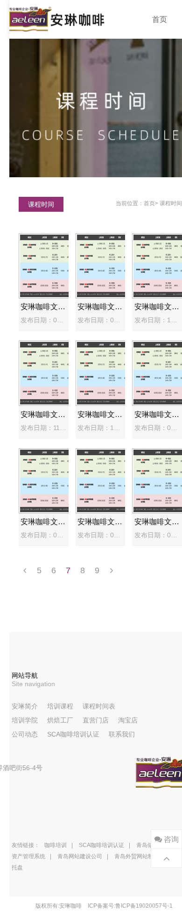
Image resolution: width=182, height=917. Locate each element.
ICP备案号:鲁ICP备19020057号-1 (130, 906)
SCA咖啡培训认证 (73, 734)
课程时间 (171, 203)
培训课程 (60, 706)
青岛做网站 (150, 845)
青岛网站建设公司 (79, 856)
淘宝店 (128, 720)
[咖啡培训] (57, 19)
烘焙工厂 (60, 720)
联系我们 (122, 734)
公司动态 (25, 734)
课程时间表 (99, 706)
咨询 (170, 839)
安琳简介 (25, 706)
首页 (159, 19)
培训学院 (25, 720)
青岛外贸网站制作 (136, 856)
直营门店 (96, 720)
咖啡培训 (55, 845)
